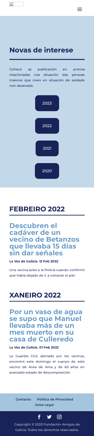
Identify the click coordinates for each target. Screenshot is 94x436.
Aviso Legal (44, 405)
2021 (47, 148)
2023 (47, 103)
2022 (47, 125)
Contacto (23, 399)
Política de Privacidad (55, 399)
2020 (47, 171)
